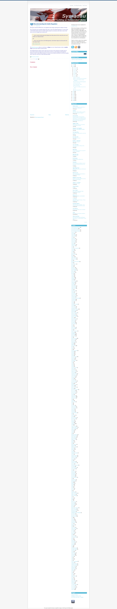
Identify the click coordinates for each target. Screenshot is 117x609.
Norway (72, 463)
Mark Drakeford (74, 435)
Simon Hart (73, 527)
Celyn (74, 212)
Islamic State (73, 401)
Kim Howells (73, 418)
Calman (72, 276)
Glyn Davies (73, 370)
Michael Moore (74, 444)
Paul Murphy (73, 473)
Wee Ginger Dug (75, 132)
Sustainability (73, 541)
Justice (72, 416)
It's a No (74, 88)
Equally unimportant (76, 85)
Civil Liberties (73, 293)
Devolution (73, 322)
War (72, 572)
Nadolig (72, 451)
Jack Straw (73, 405)
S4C (72, 517)
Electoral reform (74, 338)
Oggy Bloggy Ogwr (76, 167)
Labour (72, 422)
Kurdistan (73, 421)
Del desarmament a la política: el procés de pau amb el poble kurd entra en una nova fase (79, 164)
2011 (73, 97)
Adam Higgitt (73, 234)
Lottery (72, 432)
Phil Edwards (73, 479)
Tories (72, 551)
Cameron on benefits (76, 77)
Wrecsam (73, 583)
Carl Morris (75, 198)
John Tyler (73, 411)
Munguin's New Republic (77, 128)
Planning (72, 483)
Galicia (72, 365)
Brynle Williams (74, 270)
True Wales (73, 555)
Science (72, 518)
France (72, 361)
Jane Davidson (73, 407)
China (72, 289)
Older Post (67, 114)
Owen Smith (73, 468)
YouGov (72, 589)
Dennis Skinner (74, 318)
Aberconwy (73, 232)
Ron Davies (73, 513)
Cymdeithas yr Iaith (74, 304)
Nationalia (74, 162)
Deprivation (73, 320)
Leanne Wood (73, 426)
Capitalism (73, 278)
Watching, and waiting (76, 183)
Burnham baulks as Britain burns (78, 159)
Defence (72, 317)
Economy (73, 332)
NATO (72, 454)
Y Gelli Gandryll (74, 584)
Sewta (72, 523)
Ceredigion (73, 283)
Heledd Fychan (73, 384)
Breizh (72, 265)
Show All (85, 222)
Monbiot (72, 448)
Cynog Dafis (73, 307)
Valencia (72, 562)
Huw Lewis (73, 390)
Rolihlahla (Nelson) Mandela (76, 512)
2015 (73, 91)
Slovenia (72, 533)
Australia (72, 250)
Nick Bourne (73, 461)
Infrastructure (73, 398)
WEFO (72, 578)
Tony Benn (73, 550)
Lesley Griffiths (74, 428)
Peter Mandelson (74, 477)
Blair (72, 260)
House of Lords (74, 387)
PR (72, 490)
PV (72, 496)
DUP (72, 329)
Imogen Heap (73, 395)
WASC (72, 573)
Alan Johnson (73, 239)
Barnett (72, 253)
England (72, 344)
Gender (72, 366)
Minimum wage (74, 446)
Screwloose (73, 521)
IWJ (72, 404)
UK (72, 557)
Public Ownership (74, 493)
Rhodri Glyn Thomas (74, 507)
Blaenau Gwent (74, 259)
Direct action (73, 327)
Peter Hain (73, 476)
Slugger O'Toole (75, 123)
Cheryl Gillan (73, 287)
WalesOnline (73, 568)
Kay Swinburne (74, 417)
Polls (72, 487)
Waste (72, 574)
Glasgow (72, 368)
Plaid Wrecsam (75, 172)
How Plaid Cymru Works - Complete (77, 597)
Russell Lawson (74, 516)
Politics (72, 485)
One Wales (73, 466)
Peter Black (73, 474)
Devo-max (73, 321)
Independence (73, 396)
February (74, 74)
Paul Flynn (73, 472)
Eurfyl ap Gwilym (74, 350)
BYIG (72, 273)
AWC (72, 251)
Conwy (72, 301)
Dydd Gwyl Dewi (74, 331)
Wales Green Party (76, 216)
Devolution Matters (76, 203)
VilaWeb (74, 110)
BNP (72, 262)
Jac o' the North (75, 144)
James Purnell (73, 406)
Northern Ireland (74, 462)
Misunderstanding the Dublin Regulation (45, 24)
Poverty (72, 488)
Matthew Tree (73, 439)
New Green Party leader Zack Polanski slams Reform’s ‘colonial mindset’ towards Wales (79, 218)
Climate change (73, 295)
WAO (72, 571)
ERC (72, 346)
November (75, 69)
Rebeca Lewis (73, 501)
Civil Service (73, 294)
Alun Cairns (73, 240)
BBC (72, 255)
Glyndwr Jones (74, 371)
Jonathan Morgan (74, 412)
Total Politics (73, 552)
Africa (72, 237)
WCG (72, 577)
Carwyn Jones (73, 281)
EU (39, 25)
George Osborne (74, 367)
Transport (73, 554)
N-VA (72, 450)
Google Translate (74, 373)
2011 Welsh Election (74, 228)
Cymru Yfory (73, 306)
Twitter (72, 556)
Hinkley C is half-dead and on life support (79, 78)
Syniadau (73, 544)
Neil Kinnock (73, 457)
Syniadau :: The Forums (82, 5)
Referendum (73, 504)
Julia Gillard (73, 415)
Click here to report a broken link (77, 59)
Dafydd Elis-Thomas (74, 309)
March (74, 73)
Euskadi (72, 351)
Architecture (73, 245)
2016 (73, 66)
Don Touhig (73, 328)
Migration (73, 445)
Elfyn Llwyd (73, 339)
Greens (72, 378)
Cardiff (72, 279)
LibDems (73, 429)
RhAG (72, 506)
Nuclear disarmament (74, 465)
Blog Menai (75, 149)
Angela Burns (73, 244)
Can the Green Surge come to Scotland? (79, 209)
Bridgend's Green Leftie (77, 177)
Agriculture (73, 238)
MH (72, 443)
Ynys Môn (73, 588)
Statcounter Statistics (74, 594)
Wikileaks (73, 582)
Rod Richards (73, 511)
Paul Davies (73, 471)
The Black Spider (74, 549)
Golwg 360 (73, 372)
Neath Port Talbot (74, 456)
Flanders (72, 359)
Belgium (72, 256)
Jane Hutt (73, 409)
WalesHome (73, 567)
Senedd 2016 (73, 522)
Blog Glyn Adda (75, 154)
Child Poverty (73, 288)
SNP (72, 534)
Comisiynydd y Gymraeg (75, 298)
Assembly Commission (75, 248)
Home (50, 114)
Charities (72, 284)
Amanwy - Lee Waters (77, 182)
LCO (72, 424)
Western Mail (73, 580)
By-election (73, 272)
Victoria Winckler (74, 565)
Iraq (72, 399)
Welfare (72, 579)
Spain (72, 538)
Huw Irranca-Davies (74, 389)
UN (72, 560)
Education (73, 334)
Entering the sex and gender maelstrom (79, 213)
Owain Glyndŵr (74, 467)
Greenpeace (73, 377)
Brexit (72, 266)
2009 (73, 100)
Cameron (72, 277)
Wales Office (73, 566)
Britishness (73, 267)
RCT (72, 500)
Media (72, 440)
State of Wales (75, 190)
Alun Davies (73, 242)
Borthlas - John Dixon (77, 140)
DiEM (72, 326)
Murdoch (73, 449)
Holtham (72, 385)
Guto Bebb (73, 379)
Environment (73, 345)
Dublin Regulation (35, 47)
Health (72, 383)
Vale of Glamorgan (74, 561)
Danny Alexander (74, 312)
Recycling (73, 502)
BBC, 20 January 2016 (36, 43)
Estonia (72, 348)
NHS (72, 460)
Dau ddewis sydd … (76, 155)
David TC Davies (74, 316)
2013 (73, 94)
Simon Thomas (73, 528)
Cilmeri (72, 292)
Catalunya (73, 282)
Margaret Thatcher (74, 434)
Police (72, 484)
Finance (72, 354)
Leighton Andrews (74, 427)
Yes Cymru (73, 585)
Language (73, 423)
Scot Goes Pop (75, 115)
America (72, 243)
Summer (72, 540)
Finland (72, 355)
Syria (72, 545)
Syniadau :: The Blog (74, 5)
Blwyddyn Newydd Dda (75, 261)
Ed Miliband (73, 333)
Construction (73, 300)
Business (72, 271)
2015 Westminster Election (75, 229)
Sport (72, 539)
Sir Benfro (73, 529)
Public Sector (73, 494)
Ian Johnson (73, 393)
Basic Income (73, 254)
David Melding (73, 315)
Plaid (72, 482)
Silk (72, 526)
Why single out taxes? (76, 141)
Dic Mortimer (75, 158)
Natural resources (74, 455)
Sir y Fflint (73, 532)
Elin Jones (73, 340)
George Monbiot (75, 186)
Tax (72, 546)
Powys (72, 489)
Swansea (72, 543)
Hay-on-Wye (73, 382)
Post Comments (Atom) (39, 117)
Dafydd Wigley (74, 310)
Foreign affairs (73, 360)
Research (72, 505)
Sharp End (73, 524)
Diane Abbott (73, 323)
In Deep (74, 187)
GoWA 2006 (73, 376)
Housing (72, 388)
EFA (72, 337)
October (74, 70)
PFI (72, 478)
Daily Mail (73, 311)
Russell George (74, 515)
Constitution (73, 299)
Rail (72, 499)
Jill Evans (73, 410)
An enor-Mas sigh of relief (77, 84)
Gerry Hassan (75, 208)
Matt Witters (73, 438)
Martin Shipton (73, 437)
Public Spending (74, 495)
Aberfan (72, 233)
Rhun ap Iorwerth (74, 510)
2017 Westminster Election (75, 231)
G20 (72, 362)
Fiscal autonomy (74, 356)
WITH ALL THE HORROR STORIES (79, 129)
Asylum (37, 25)
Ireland (72, 400)
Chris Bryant (73, 290)
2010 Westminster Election (75, 227)
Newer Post (32, 114)
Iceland (72, 394)
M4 (72, 433)
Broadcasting (73, 268)
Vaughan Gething (74, 563)
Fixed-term (73, 357)
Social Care (73, 535)
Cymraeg (72, 305)
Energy (72, 343)
